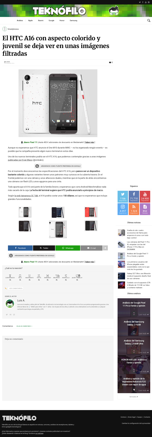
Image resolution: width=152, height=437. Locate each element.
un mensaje (39, 433)
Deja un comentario (24, 326)
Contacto (147, 417)
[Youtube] (145, 2)
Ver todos (132, 397)
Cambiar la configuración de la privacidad (136, 423)
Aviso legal (131, 417)
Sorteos (123, 417)
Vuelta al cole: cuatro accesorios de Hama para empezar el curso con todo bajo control (137, 234)
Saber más (89, 142)
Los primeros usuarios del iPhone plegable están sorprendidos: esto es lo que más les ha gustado (138, 265)
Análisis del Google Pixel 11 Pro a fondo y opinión (137, 255)
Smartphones (13, 29)
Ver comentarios (15, 288)
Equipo (139, 417)
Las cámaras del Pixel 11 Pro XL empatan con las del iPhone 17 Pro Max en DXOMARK (138, 246)
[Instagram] (148, 2)
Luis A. (8, 61)
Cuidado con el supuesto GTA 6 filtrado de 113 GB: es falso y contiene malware (138, 285)
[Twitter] (139, 2)
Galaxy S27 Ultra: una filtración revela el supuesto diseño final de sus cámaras (139, 276)
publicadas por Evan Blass (20, 160)
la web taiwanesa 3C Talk (26, 195)
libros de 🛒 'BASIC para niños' (33, 307)
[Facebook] (142, 2)
